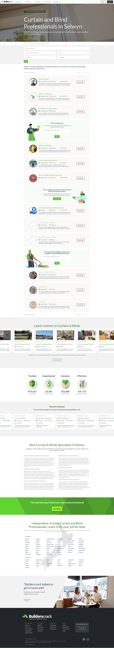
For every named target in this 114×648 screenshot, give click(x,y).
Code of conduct (66, 629)
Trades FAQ (40, 630)
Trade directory (28, 630)
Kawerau (59, 542)
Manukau (27, 544)
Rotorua (37, 548)
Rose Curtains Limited (47, 272)
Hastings (48, 540)
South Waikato (71, 548)
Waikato (27, 552)
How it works (37, 1)
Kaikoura (27, 563)
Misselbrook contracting (48, 109)
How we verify (47, 1)
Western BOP (28, 554)
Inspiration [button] (56, 1)
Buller (47, 559)
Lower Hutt (70, 542)
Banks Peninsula (39, 559)
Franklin (80, 538)
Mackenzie (38, 563)
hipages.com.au (32, 644)
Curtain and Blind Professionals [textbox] (31, 52)
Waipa (37, 552)
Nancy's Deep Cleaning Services (50, 175)
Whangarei (59, 554)
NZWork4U (43, 287)
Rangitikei (81, 546)
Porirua (69, 546)
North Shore (81, 544)
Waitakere (59, 552)
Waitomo (70, 552)
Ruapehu (48, 548)
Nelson (58, 563)
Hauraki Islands (71, 540)
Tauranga (59, 550)
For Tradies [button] (27, 1)
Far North (70, 538)
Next (57, 136)
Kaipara (37, 542)
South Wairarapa (82, 548)
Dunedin (37, 561)
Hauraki (59, 540)
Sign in (103, 1)
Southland (27, 565)
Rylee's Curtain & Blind (47, 237)
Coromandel (59, 538)
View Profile (80, 82)
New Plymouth (71, 544)
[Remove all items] (52, 52)
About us (64, 625)
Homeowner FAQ (28, 632)
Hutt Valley (27, 542)
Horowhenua (81, 540)
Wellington (81, 552)
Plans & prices (40, 627)
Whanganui (48, 554)
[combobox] (40, 53)
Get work (39, 625)
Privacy (34, 638)
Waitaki (80, 565)
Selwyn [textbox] (60, 52)
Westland (27, 567)
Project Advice (53, 627)
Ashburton (27, 559)
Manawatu (81, 542)
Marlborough (49, 563)
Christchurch (81, 559)
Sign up (110, 1)
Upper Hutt (70, 550)
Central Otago (71, 559)
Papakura (59, 546)
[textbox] (38, 57)
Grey (58, 561)
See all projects (57, 359)
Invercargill (81, 561)
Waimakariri (59, 565)
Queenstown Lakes (72, 563)
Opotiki (26, 546)
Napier (58, 544)
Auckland (27, 538)
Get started (57, 198)
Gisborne (27, 540)
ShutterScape (44, 79)
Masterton (38, 544)
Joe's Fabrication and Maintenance (51, 208)
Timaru (47, 565)
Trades (29, 43)
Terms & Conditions (28, 638)
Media (64, 630)
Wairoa (47, 552)
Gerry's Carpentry (45, 94)
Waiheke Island (82, 550)
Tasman (37, 565)
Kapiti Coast (49, 542)
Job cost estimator (29, 629)
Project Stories (53, 629)
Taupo (47, 550)
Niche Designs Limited (47, 223)
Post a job (27, 625)
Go (26, 61)
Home (25, 43)
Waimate (70, 565)
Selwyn (80, 563)
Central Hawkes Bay (50, 538)
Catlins (58, 559)
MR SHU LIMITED (45, 146)
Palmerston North (50, 546)
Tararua (37, 550)
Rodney (26, 548)
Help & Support (66, 627)
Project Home (53, 625)
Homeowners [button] (18, 1)
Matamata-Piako (50, 544)
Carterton (38, 538)
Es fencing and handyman (48, 160)
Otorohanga (38, 546)
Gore (47, 561)
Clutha (26, 561)
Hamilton (38, 540)
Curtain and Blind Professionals (38, 43)
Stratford (27, 550)
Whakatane (38, 554)
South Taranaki (60, 548)
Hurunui (69, 561)
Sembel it (42, 302)
